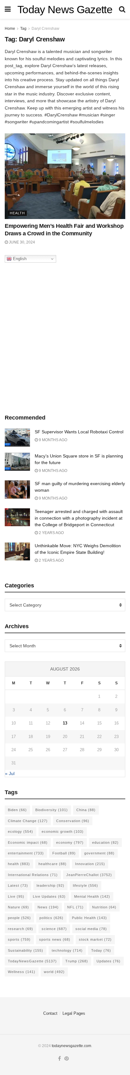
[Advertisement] (65, 336)
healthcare (52, 864)
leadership (50, 885)
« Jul (10, 773)
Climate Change (28, 821)
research (20, 929)
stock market (95, 939)
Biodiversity (51, 810)
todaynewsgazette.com (71, 1046)
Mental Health (92, 896)
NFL (75, 907)
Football (64, 853)
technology (67, 950)
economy (70, 842)
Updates (109, 961)
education (105, 842)
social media (91, 929)
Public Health (89, 918)
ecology (20, 831)
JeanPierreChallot (89, 875)
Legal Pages (73, 1013)
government (99, 853)
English (19, 258)
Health (17, 213)
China (86, 810)
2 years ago (51, 533)
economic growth (63, 831)
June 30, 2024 (21, 242)
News (48, 907)
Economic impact (28, 842)
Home (10, 28)
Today (101, 950)
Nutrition (104, 907)
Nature (18, 907)
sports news (54, 939)
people (19, 918)
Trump (76, 961)
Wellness (21, 972)
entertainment (26, 853)
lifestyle (85, 885)
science (54, 929)
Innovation (90, 864)
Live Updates (49, 896)
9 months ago (52, 440)
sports (19, 939)
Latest (18, 885)
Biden (17, 810)
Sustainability (25, 950)
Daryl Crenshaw (45, 28)
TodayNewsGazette (32, 961)
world (54, 972)
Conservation (72, 821)
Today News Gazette (64, 9)
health (19, 864)
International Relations (33, 875)
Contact (50, 1013)
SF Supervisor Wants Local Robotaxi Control (79, 431)
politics (51, 918)
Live (16, 896)
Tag (23, 28)
